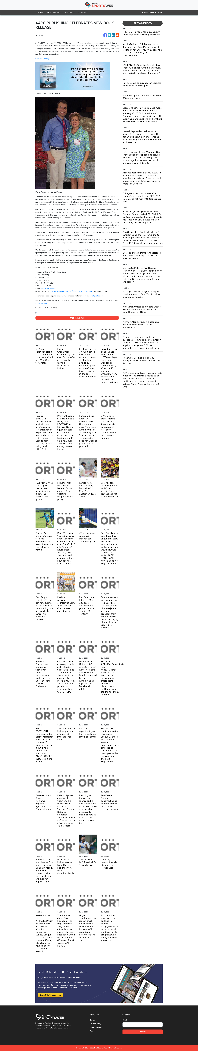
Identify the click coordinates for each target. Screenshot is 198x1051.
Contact (93, 1031)
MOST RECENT (53, 12)
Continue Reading (42, 58)
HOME (40, 12)
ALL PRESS (69, 12)
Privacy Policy (95, 1023)
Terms (92, 1020)
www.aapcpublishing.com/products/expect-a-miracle (73, 291)
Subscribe (142, 1031)
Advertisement (96, 1027)
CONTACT (83, 12)
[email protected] (48, 288)
